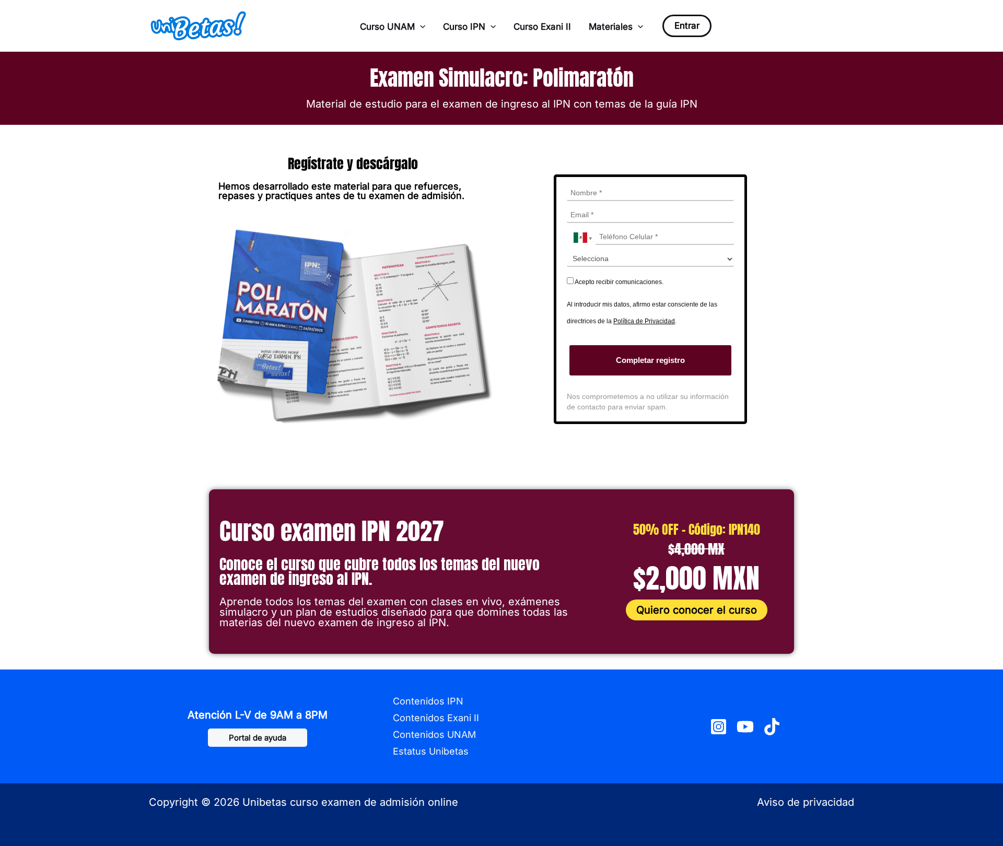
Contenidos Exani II (436, 717)
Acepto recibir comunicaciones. (618, 282)
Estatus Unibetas (431, 751)
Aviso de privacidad (805, 802)
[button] (420, 26)
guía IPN (676, 104)
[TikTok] (771, 726)
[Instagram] (718, 726)
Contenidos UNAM (434, 734)
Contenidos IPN (428, 701)
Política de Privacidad (644, 321)
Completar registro (650, 360)
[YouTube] (745, 726)
